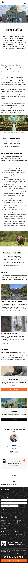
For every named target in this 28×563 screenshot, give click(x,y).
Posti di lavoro (18, 520)
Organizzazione (18, 521)
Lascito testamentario (5, 523)
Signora (4, 497)
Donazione (3, 521)
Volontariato (3, 528)
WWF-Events (3, 526)
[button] (2, 118)
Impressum (17, 536)
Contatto (16, 523)
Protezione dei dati (18, 534)
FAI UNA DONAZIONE (15, 560)
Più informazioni (4, 313)
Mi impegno (15, 420)
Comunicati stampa (5, 534)
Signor (10, 497)
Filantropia (3, 525)
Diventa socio (15, 389)
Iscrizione (3, 520)
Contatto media (4, 536)
